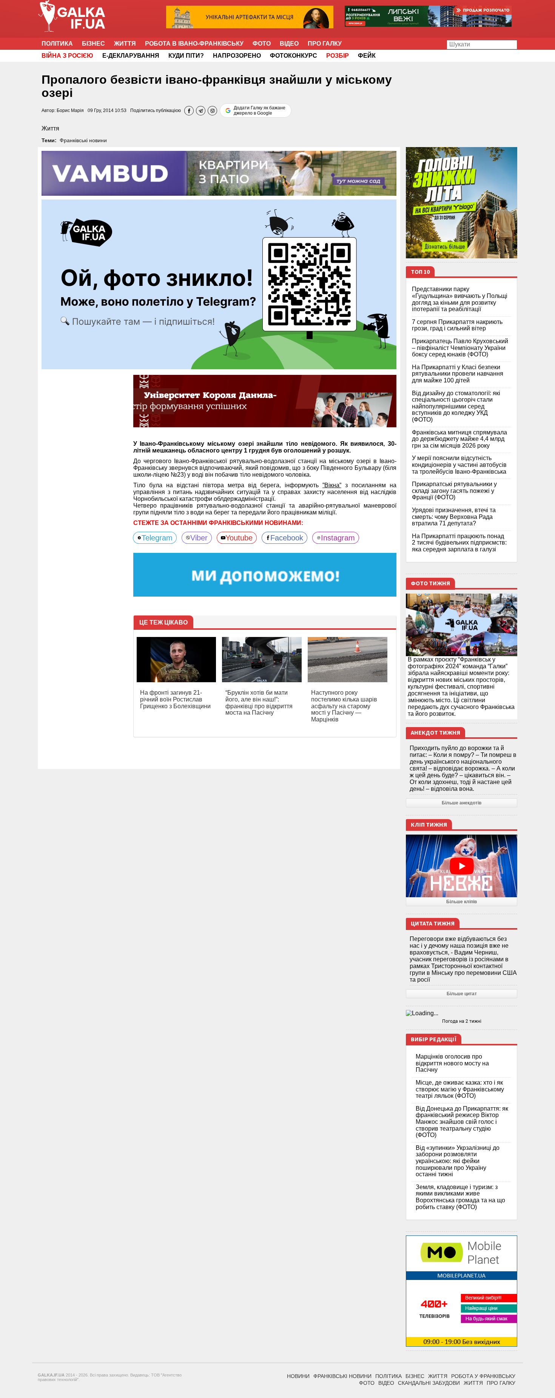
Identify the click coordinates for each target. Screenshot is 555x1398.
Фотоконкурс (293, 55)
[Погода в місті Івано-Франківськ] (461, 1013)
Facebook (286, 538)
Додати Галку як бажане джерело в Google (259, 110)
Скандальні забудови (429, 1383)
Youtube (239, 538)
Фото (262, 43)
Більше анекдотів (461, 803)
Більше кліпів (461, 901)
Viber (199, 538)
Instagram (338, 538)
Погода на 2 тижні (461, 1021)
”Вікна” (331, 485)
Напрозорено (237, 55)
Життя (125, 43)
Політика (57, 43)
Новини (298, 1376)
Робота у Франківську (483, 1376)
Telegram (157, 538)
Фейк (367, 55)
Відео (289, 43)
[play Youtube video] (461, 866)
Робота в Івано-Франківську (194, 43)
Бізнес (93, 43)
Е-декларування (130, 55)
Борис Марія (70, 110)
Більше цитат (462, 993)
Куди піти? (186, 55)
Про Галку (325, 43)
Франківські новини (83, 140)
